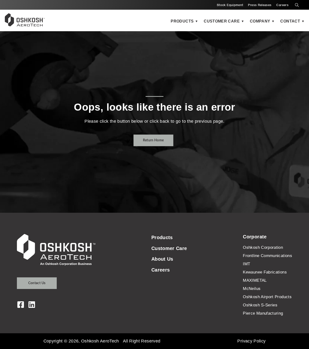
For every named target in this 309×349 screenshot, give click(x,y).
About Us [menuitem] (162, 259)
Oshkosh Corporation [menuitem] (263, 247)
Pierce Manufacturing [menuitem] (263, 313)
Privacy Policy (251, 341)
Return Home (153, 140)
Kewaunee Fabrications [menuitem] (265, 272)
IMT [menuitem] (246, 264)
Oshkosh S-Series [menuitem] (260, 305)
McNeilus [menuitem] (251, 288)
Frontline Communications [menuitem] (267, 255)
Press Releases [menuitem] (259, 5)
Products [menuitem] (162, 237)
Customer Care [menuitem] (169, 248)
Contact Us (37, 283)
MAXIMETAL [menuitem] (255, 280)
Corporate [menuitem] (255, 236)
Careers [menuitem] (282, 5)
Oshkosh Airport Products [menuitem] (267, 297)
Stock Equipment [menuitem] (230, 5)
